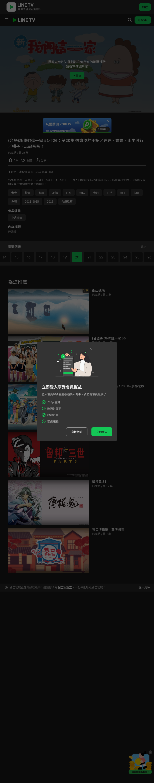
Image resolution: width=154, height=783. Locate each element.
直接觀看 (76, 432)
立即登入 (101, 432)
